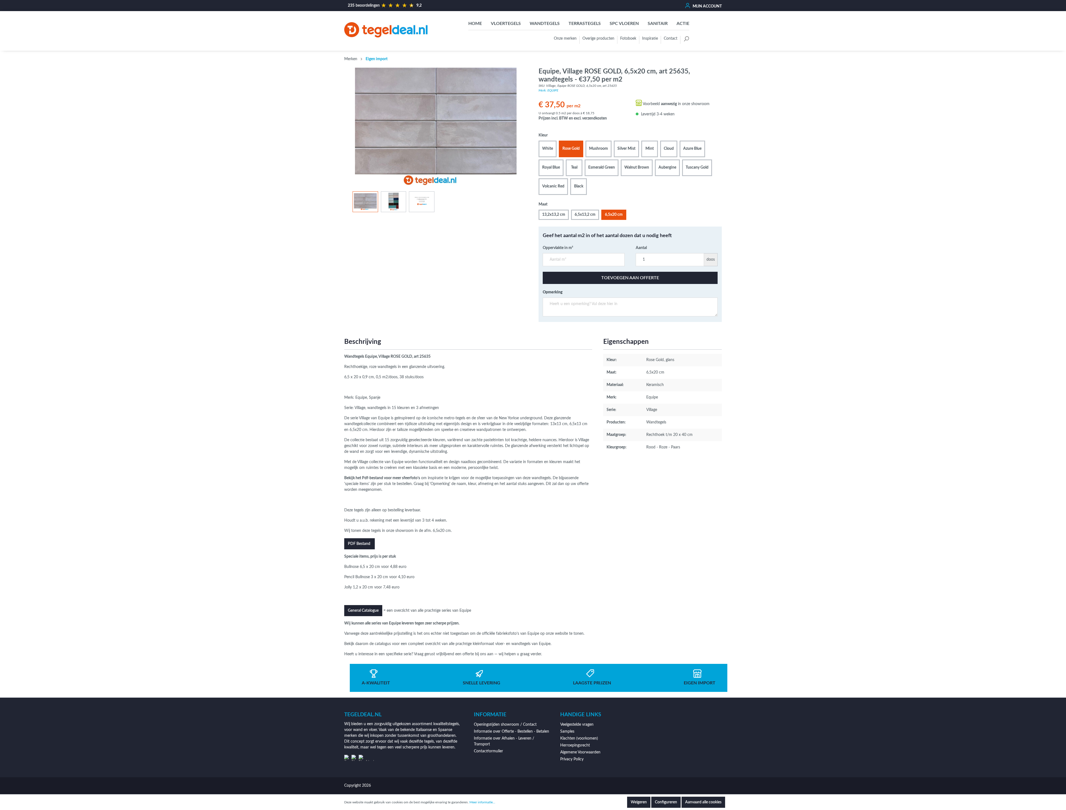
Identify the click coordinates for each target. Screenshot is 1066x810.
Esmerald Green (601, 167)
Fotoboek (628, 38)
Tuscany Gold (697, 167)
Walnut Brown (636, 167)
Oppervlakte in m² (558, 248)
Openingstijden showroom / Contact (505, 725)
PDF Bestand (359, 544)
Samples (567, 731)
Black (578, 186)
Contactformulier (488, 751)
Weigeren (639, 802)
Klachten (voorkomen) (579, 738)
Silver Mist (626, 149)
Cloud (669, 149)
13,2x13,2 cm (553, 215)
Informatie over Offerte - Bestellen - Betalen (511, 731)
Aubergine (667, 167)
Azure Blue (692, 149)
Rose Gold (571, 149)
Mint (649, 149)
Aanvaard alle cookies (703, 802)
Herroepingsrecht (575, 745)
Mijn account (707, 6)
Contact (670, 38)
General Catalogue (363, 611)
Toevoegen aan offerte (630, 278)
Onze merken (565, 38)
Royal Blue (551, 167)
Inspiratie (650, 38)
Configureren (666, 802)
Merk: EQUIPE (548, 90)
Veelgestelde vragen (577, 725)
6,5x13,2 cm (585, 215)
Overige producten (598, 38)
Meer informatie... (482, 802)
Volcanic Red (553, 186)
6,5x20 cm (614, 215)
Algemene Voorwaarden (580, 752)
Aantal (641, 248)
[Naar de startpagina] (386, 29)
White (547, 149)
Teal (574, 167)
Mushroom (598, 149)
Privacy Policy (572, 759)
